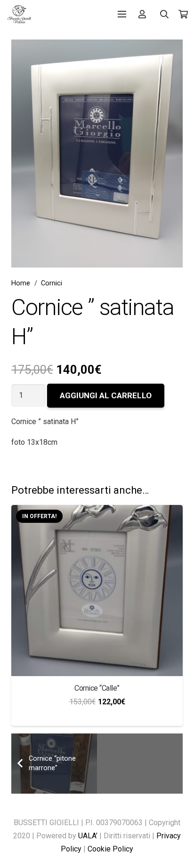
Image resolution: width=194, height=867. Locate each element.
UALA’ (87, 835)
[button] (164, 14)
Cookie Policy (110, 848)
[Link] (19, 14)
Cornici (51, 283)
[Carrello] (183, 14)
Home (20, 283)
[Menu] (122, 14)
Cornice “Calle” (97, 688)
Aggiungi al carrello (106, 395)
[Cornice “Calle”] (97, 511)
